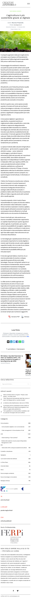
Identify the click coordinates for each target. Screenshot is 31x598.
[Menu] (28, 3)
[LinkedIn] (11, 342)
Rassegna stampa (5, 480)
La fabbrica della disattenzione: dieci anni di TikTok (16, 403)
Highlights (3, 455)
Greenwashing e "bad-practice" (10, 437)
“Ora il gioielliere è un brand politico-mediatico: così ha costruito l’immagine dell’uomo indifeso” (16, 411)
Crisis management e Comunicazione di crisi (13, 430)
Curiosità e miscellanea (6, 451)
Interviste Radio (5, 466)
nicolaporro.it (18, 25)
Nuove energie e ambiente (15, 11)
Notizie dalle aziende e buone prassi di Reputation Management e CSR (14, 441)
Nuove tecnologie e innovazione (9, 477)
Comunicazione (4, 423)
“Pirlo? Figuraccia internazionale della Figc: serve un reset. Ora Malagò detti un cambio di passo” (16, 399)
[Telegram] (23, 342)
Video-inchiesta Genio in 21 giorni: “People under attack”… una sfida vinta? (15, 395)
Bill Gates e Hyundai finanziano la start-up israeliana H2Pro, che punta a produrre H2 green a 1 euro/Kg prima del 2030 (12, 358)
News (2, 469)
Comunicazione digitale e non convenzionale (13, 426)
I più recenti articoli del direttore (9, 458)
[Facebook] (17, 342)
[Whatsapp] (20, 342)
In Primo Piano (4, 462)
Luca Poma (16, 330)
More (28, 336)
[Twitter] (14, 342)
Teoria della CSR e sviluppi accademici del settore (14, 447)
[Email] (8, 342)
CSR (2, 434)
